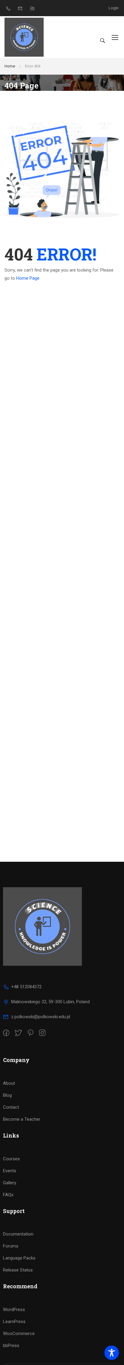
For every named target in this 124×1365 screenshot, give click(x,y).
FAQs (8, 1194)
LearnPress (14, 1321)
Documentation (18, 1234)
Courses (11, 1158)
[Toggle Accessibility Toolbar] (111, 1353)
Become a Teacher (21, 1119)
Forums (10, 1246)
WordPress (14, 1309)
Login (114, 8)
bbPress (11, 1345)
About (9, 1083)
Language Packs (19, 1258)
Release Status (18, 1270)
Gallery (9, 1182)
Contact (11, 1107)
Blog (7, 1095)
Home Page (27, 278)
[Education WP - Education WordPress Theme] (24, 37)
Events (9, 1170)
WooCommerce (19, 1333)
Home (10, 66)
